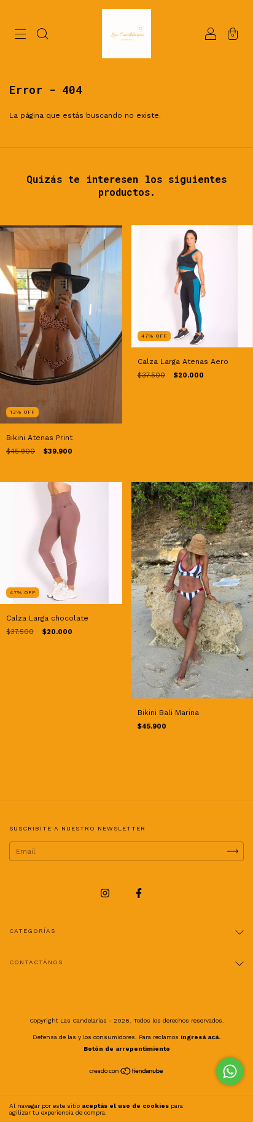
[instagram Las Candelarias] (106, 893)
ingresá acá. (200, 1037)
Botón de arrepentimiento (127, 1048)
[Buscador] (42, 35)
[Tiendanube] (126, 1073)
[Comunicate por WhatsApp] (230, 1071)
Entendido (220, 1109)
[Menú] (20, 35)
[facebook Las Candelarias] (139, 893)
